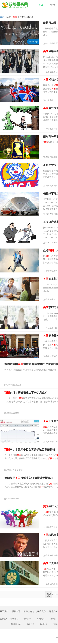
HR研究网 (40, 619)
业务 (17, 498)
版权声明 (16, 611)
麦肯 (48, 186)
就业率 (52, 72)
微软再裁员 (50, 43)
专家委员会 (40, 611)
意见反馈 (53, 611)
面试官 (53, 619)
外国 (56, 129)
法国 (48, 100)
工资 (56, 442)
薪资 (17, 413)
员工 (56, 186)
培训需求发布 (15, 624)
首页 (40, 4)
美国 (19, 385)
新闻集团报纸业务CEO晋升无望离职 (28, 477)
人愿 (52, 356)
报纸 (13, 498)
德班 (48, 527)
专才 (48, 129)
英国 (48, 72)
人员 (52, 242)
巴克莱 (52, 584)
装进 (48, 271)
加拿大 (10, 385)
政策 (56, 242)
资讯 (52, 4)
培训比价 (43, 624)
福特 (48, 214)
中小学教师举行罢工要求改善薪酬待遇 (29, 449)
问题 (56, 328)
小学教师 (14, 470)
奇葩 (52, 271)
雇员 (56, 356)
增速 (13, 413)
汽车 (56, 214)
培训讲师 (27, 619)
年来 (52, 442)
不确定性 (53, 157)
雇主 (52, 299)
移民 (52, 555)
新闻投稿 (27, 611)
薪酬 (20, 470)
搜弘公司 (30, 624)
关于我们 (4, 611)
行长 (56, 527)
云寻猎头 (14, 619)
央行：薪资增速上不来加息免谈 (25, 392)
